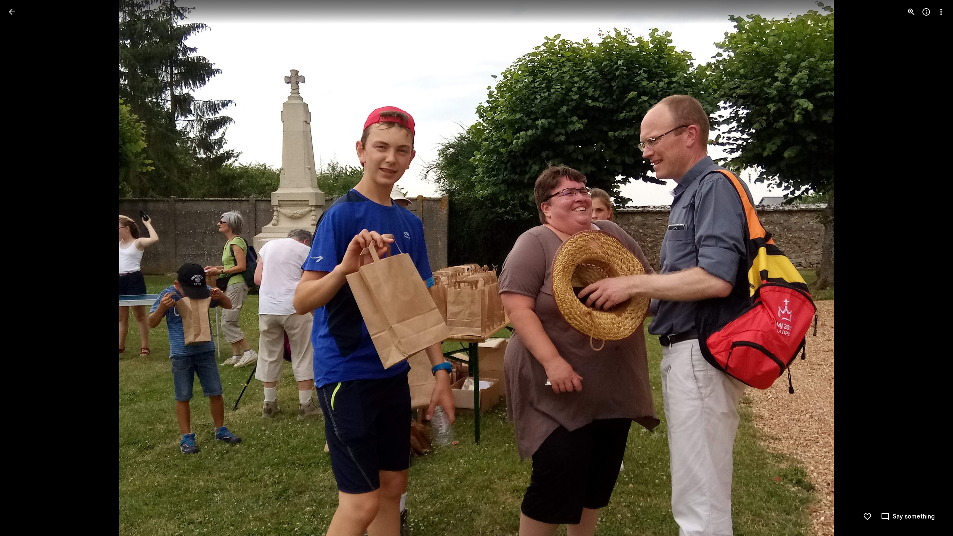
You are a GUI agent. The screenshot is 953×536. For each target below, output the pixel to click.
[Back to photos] (12, 12)
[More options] (941, 11)
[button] (20, 268)
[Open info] (926, 11)
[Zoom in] (911, 11)
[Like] (867, 516)
